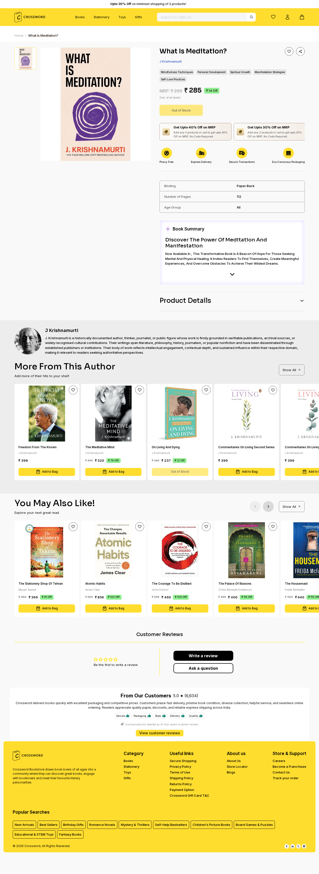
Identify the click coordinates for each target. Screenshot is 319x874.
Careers (279, 761)
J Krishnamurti (171, 61)
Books (80, 17)
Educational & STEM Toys (34, 834)
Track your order (286, 778)
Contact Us (281, 772)
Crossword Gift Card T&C (189, 795)
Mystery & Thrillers (135, 825)
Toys (122, 17)
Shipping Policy (181, 778)
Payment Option (182, 790)
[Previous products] (255, 506)
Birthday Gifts (73, 825)
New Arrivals (24, 825)
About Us (234, 761)
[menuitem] (80, 17)
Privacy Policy (180, 766)
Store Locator (237, 766)
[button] (273, 16)
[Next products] (268, 506)
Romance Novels (102, 825)
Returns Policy (181, 784)
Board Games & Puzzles (254, 825)
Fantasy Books (70, 834)
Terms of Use (180, 772)
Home (18, 35)
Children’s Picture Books (211, 825)
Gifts (138, 17)
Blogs (231, 772)
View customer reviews (159, 733)
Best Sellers (49, 825)
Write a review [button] (203, 655)
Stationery (101, 17)
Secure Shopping (183, 761)
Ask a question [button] (203, 668)
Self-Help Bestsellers (171, 825)
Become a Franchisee (289, 766)
